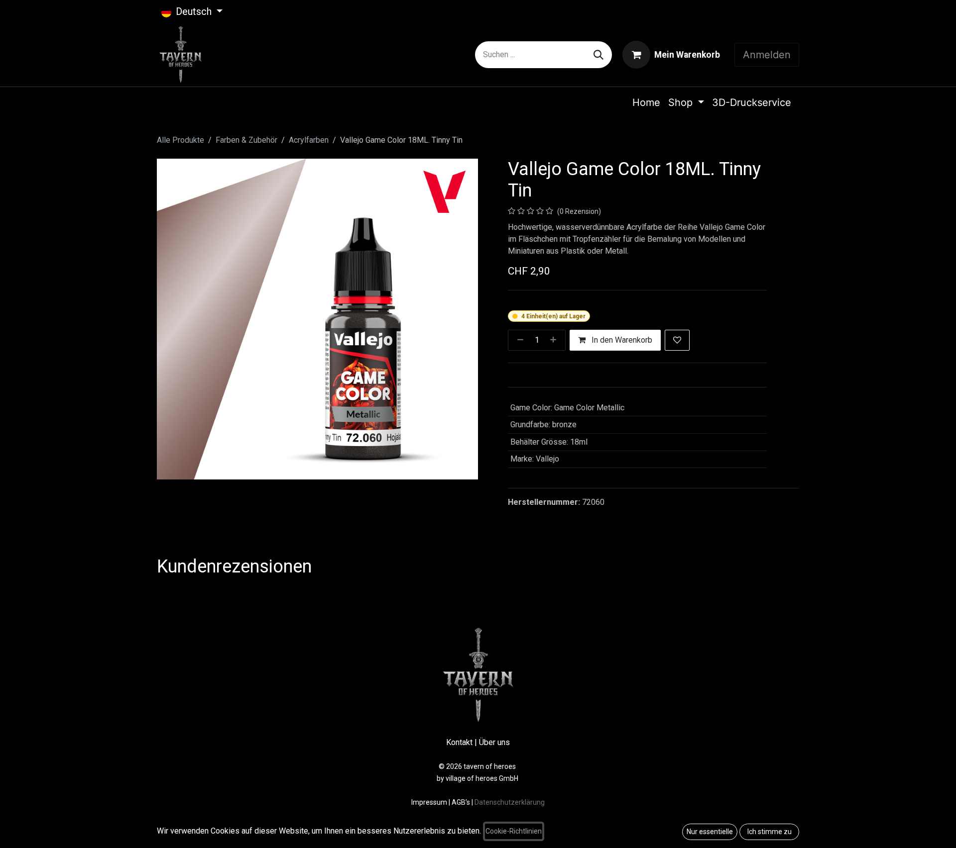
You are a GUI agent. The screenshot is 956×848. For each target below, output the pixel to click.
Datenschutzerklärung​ (510, 802)
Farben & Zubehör (246, 140)
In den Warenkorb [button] (621, 340)
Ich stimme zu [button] (769, 832)
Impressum (430, 802)
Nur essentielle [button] (710, 832)
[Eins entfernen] (518, 340)
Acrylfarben (309, 140)
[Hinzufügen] (555, 340)
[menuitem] (646, 102)
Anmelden (767, 55)
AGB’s (461, 802)
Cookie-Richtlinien (513, 831)
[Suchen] (598, 54)
